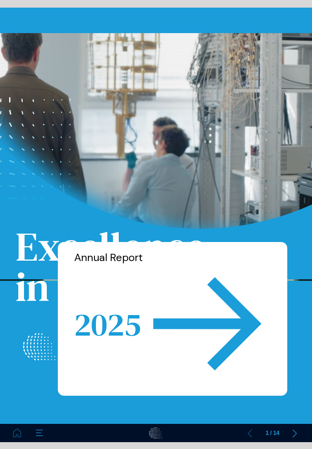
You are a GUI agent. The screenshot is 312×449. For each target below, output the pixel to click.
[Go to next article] (295, 433)
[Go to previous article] (250, 433)
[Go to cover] (17, 433)
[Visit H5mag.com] (156, 433)
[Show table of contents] (39, 433)
